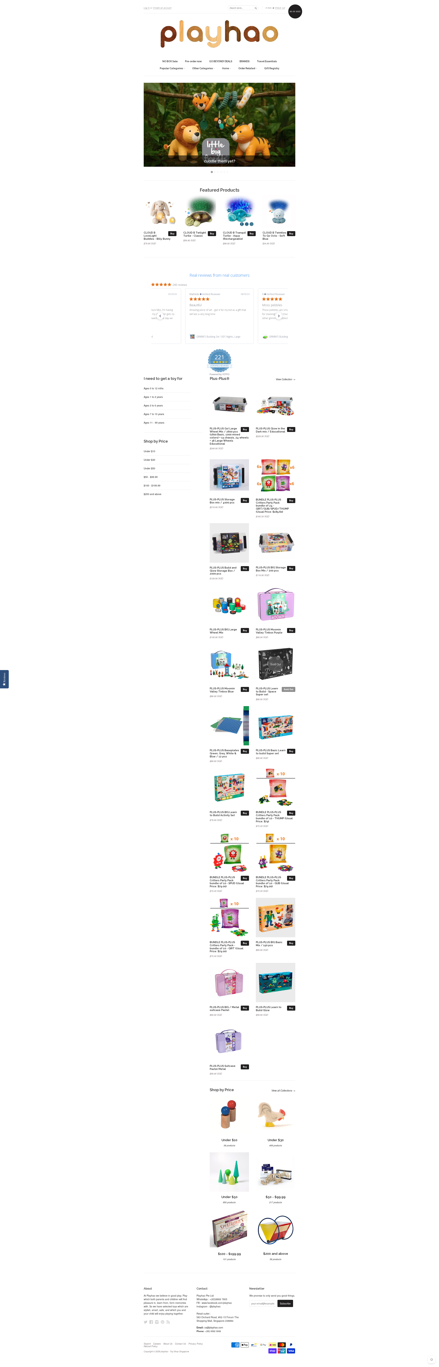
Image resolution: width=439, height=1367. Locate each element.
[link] (219, 336)
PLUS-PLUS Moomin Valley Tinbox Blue (222, 690)
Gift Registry (271, 68)
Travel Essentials (267, 61)
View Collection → (285, 379)
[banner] (219, 34)
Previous (151, 125)
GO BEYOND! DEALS (220, 61)
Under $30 (149, 459)
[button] (160, 316)
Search (147, 1343)
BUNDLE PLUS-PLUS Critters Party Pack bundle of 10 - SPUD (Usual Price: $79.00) (227, 882)
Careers (157, 1343)
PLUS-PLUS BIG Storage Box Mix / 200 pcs (271, 569)
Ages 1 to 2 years (153, 397)
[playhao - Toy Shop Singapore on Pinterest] (162, 1322)
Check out (280, 8)
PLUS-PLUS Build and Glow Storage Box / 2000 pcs (223, 570)
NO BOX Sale (170, 61)
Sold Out (288, 689)
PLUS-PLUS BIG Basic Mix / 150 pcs (269, 944)
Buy (172, 233)
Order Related (247, 68)
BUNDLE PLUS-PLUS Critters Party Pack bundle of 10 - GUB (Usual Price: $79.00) (272, 882)
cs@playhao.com (213, 1327)
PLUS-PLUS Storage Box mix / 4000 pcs (222, 501)
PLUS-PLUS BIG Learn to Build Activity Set (223, 814)
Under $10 (149, 451)
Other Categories (202, 68)
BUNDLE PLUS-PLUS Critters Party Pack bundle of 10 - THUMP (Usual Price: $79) (274, 817)
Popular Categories (171, 68)
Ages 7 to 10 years (154, 414)
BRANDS (245, 61)
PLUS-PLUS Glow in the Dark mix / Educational (270, 430)
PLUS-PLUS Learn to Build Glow (268, 1009)
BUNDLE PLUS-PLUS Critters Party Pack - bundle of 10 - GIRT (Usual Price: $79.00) (226, 947)
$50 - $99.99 (151, 477)
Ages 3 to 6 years (153, 405)
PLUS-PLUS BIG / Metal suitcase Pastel (224, 1009)
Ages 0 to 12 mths (153, 388)
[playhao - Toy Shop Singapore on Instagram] (157, 1322)
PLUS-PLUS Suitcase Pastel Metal (222, 1067)
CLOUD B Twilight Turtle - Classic (194, 234)
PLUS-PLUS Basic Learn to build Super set (271, 752)
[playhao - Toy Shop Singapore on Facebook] (151, 1322)
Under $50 (149, 468)
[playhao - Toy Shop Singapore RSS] (168, 1322)
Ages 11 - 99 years (154, 422)
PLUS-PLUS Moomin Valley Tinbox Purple (269, 631)
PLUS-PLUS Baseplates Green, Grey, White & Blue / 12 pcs (224, 753)
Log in (147, 8)
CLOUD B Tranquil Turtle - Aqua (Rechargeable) (234, 235)
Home (226, 68)
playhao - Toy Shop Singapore (175, 1351)
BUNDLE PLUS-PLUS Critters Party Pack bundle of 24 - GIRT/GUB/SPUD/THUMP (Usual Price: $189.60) (272, 505)
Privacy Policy (195, 1343)
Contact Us (180, 1343)
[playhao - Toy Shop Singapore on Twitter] (145, 1322)
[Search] (256, 8)
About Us (168, 1343)
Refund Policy (151, 1346)
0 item (269, 8)
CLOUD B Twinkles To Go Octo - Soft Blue (274, 235)
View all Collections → (283, 1090)
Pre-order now (193, 61)
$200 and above (152, 494)
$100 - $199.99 (152, 485)
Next (288, 125)
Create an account (162, 8)
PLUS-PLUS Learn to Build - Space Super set (267, 691)
